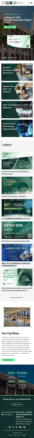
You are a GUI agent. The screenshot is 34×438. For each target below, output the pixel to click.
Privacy (10, 435)
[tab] (1, 57)
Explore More (8, 360)
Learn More (10, 27)
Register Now (17, 404)
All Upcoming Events (16, 297)
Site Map (24, 435)
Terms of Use (17, 435)
